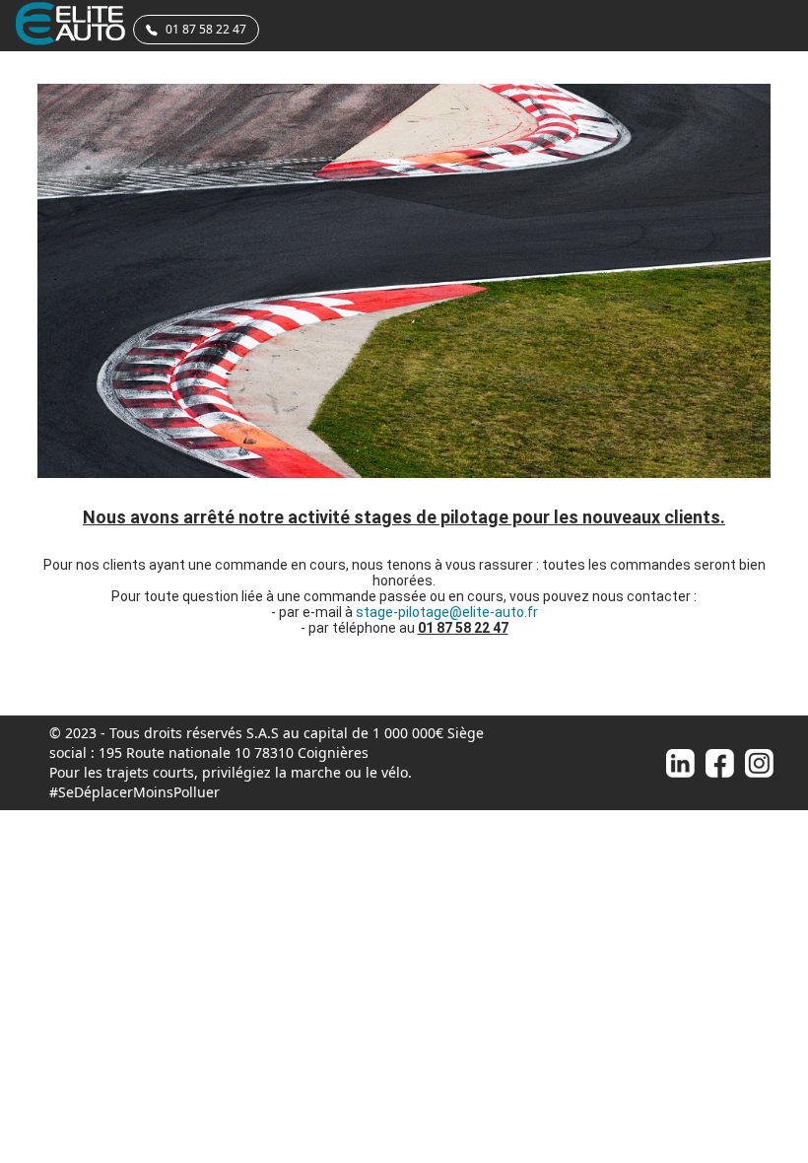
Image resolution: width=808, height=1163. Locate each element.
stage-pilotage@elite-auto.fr (447, 612)
